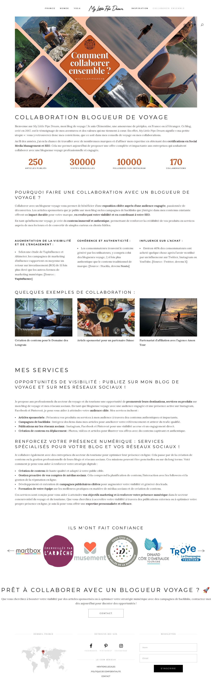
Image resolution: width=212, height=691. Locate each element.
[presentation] (11, 551)
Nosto (125, 266)
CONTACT (106, 676)
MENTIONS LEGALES (106, 667)
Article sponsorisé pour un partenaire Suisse (105, 340)
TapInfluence (23, 278)
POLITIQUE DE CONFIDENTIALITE (106, 671)
